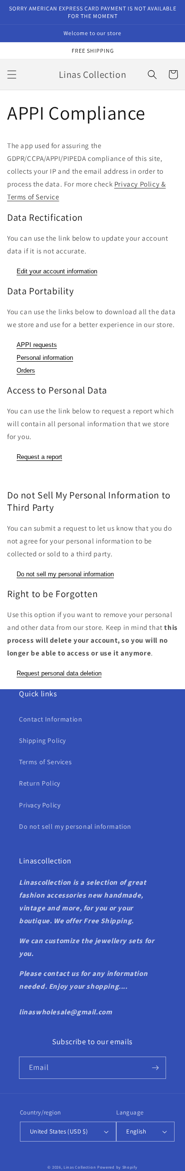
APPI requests (37, 344)
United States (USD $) (59, 1131)
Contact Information (50, 719)
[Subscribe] (155, 1068)
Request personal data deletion (59, 673)
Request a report (39, 456)
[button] (11, 74)
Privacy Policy (39, 805)
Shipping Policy (42, 740)
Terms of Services (45, 762)
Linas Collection (80, 1167)
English (136, 1131)
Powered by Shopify (117, 1167)
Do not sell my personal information (65, 574)
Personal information (45, 357)
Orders (26, 370)
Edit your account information (57, 271)
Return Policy (39, 783)
